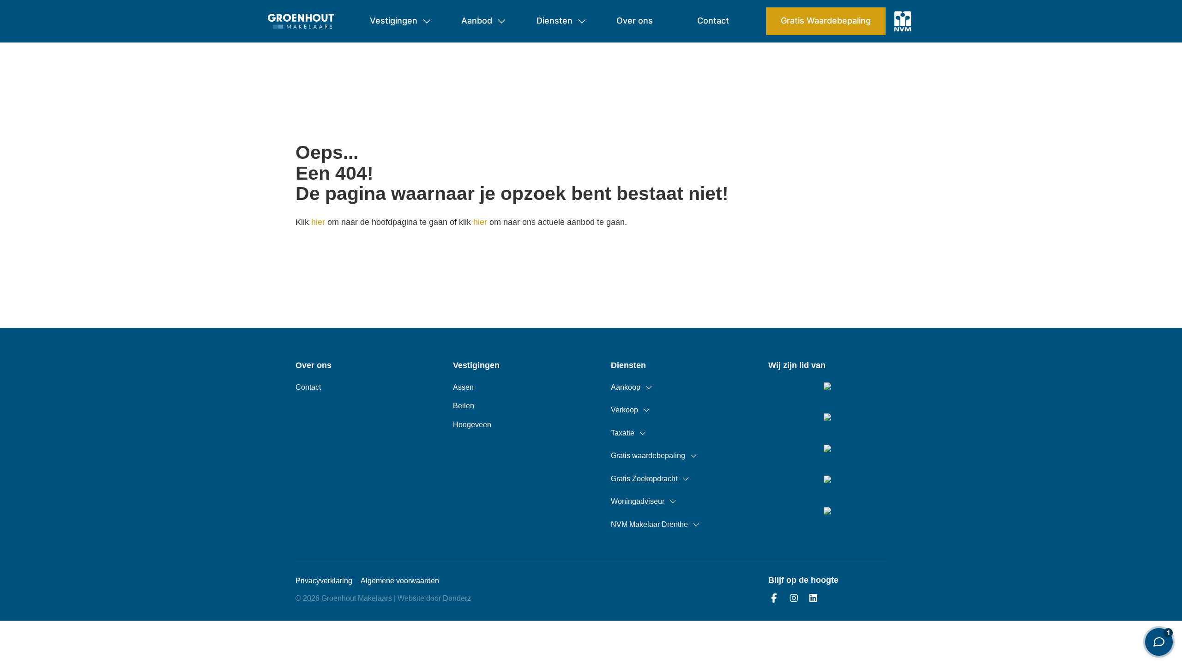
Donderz (457, 598)
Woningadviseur (637, 501)
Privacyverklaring (324, 581)
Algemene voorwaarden (400, 581)
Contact (308, 387)
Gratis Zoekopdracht (644, 479)
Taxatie (622, 433)
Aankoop (625, 387)
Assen (463, 387)
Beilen (463, 406)
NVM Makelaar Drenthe (649, 524)
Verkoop (624, 410)
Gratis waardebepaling (648, 455)
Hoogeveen (472, 425)
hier (318, 222)
